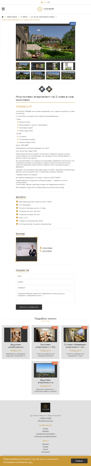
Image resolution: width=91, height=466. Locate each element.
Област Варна (12, 17)
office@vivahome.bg (45, 421)
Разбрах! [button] (79, 461)
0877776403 (47, 251)
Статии (45, 449)
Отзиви (45, 446)
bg (45, 2)
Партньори (45, 452)
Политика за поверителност (45, 436)
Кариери (45, 431)
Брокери (45, 444)
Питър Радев (47, 248)
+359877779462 (45, 418)
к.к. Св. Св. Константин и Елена (42, 17)
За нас (45, 428)
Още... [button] (31, 462)
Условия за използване (45, 434)
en (49, 2)
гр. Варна (23, 17)
